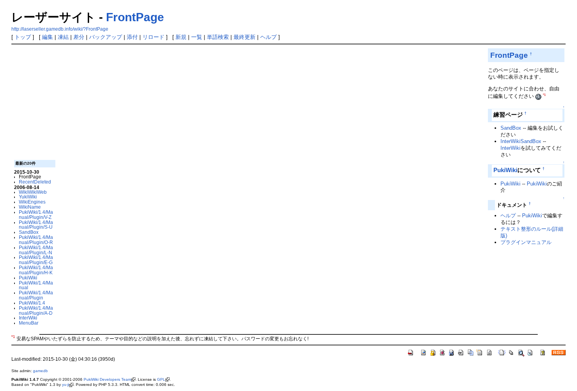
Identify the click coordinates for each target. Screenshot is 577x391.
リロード (153, 37)
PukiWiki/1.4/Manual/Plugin (36, 295)
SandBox (28, 232)
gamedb (40, 371)
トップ (23, 37)
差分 (78, 37)
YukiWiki (28, 196)
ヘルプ (268, 37)
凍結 (63, 37)
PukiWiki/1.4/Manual (36, 285)
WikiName (30, 206)
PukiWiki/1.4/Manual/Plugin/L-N (36, 250)
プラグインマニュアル (525, 242)
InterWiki (28, 317)
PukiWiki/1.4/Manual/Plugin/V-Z (36, 214)
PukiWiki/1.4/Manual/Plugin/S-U (36, 225)
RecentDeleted (35, 181)
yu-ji (65, 384)
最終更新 (245, 37)
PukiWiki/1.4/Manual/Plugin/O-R (36, 240)
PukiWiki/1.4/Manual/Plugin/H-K (36, 270)
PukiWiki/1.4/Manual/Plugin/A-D (36, 310)
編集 (47, 37)
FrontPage (135, 17)
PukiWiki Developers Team (107, 379)
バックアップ (105, 37)
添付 (132, 37)
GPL (161, 379)
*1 (544, 95)
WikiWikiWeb (33, 192)
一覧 (196, 37)
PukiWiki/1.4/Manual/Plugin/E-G (36, 260)
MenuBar (28, 322)
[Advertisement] (248, 103)
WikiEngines (32, 201)
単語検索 (218, 37)
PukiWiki (28, 277)
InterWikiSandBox (520, 141)
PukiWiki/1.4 (32, 302)
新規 (180, 37)
